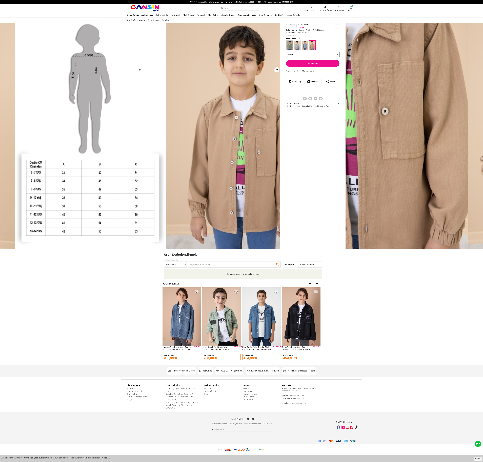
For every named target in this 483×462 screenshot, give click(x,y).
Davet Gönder (249, 399)
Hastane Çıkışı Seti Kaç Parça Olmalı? (182, 402)
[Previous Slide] (139, 69)
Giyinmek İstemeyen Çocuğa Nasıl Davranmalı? (181, 398)
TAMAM (477, 458)
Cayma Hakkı (133, 394)
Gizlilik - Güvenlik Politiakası (139, 397)
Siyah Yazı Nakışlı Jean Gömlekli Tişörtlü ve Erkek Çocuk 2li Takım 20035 (296, 349)
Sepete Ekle (313, 63)
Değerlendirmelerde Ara (199, 263)
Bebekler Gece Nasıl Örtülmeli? (179, 394)
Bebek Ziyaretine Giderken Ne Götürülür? (179, 406)
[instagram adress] (343, 427)
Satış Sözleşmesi (134, 391)
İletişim (130, 399)
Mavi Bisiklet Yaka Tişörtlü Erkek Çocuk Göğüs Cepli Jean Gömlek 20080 (256, 349)
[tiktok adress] (356, 427)
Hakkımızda (132, 388)
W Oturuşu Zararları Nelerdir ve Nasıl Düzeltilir (181, 390)
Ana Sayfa (131, 20)
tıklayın (107, 458)
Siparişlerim (248, 391)
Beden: (290, 54)
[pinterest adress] (351, 427)
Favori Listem (249, 397)
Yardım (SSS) (210, 391)
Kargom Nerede (250, 394)
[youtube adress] (347, 427)
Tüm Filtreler (288, 264)
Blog (206, 394)
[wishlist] (197, 292)
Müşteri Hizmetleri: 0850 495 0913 (250, 2)
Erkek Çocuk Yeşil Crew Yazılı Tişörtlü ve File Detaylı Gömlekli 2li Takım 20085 (217, 349)
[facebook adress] (338, 427)
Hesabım (247, 388)
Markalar (208, 388)
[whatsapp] (478, 444)
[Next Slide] (277, 69)
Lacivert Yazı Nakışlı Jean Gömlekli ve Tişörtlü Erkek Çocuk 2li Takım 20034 (177, 349)
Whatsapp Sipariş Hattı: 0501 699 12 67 (278, 2)
